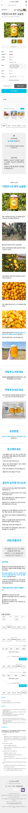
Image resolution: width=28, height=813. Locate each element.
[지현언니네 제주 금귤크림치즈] (14, 113)
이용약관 (13, 786)
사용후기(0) (14, 125)
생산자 (9, 786)
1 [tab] (12, 119)
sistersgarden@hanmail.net (15, 803)
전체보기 (22, 108)
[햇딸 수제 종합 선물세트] (6, 113)
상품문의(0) (19, 125)
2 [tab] (14, 119)
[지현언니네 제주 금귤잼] (21, 113)
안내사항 (23, 125)
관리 (6, 786)
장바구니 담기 (20, 86)
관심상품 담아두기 (7, 86)
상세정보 (3, 125)
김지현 (5, 108)
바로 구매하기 (14, 91)
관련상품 (8, 125)
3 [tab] (16, 119)
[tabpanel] (6, 115)
